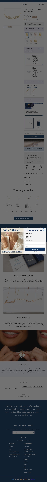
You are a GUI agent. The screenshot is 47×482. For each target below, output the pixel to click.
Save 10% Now (35, 249)
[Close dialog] (44, 229)
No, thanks (35, 251)
